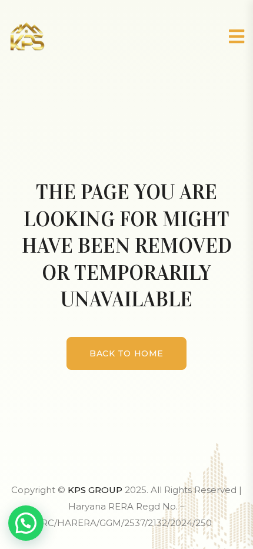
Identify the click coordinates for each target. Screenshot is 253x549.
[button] (26, 523)
